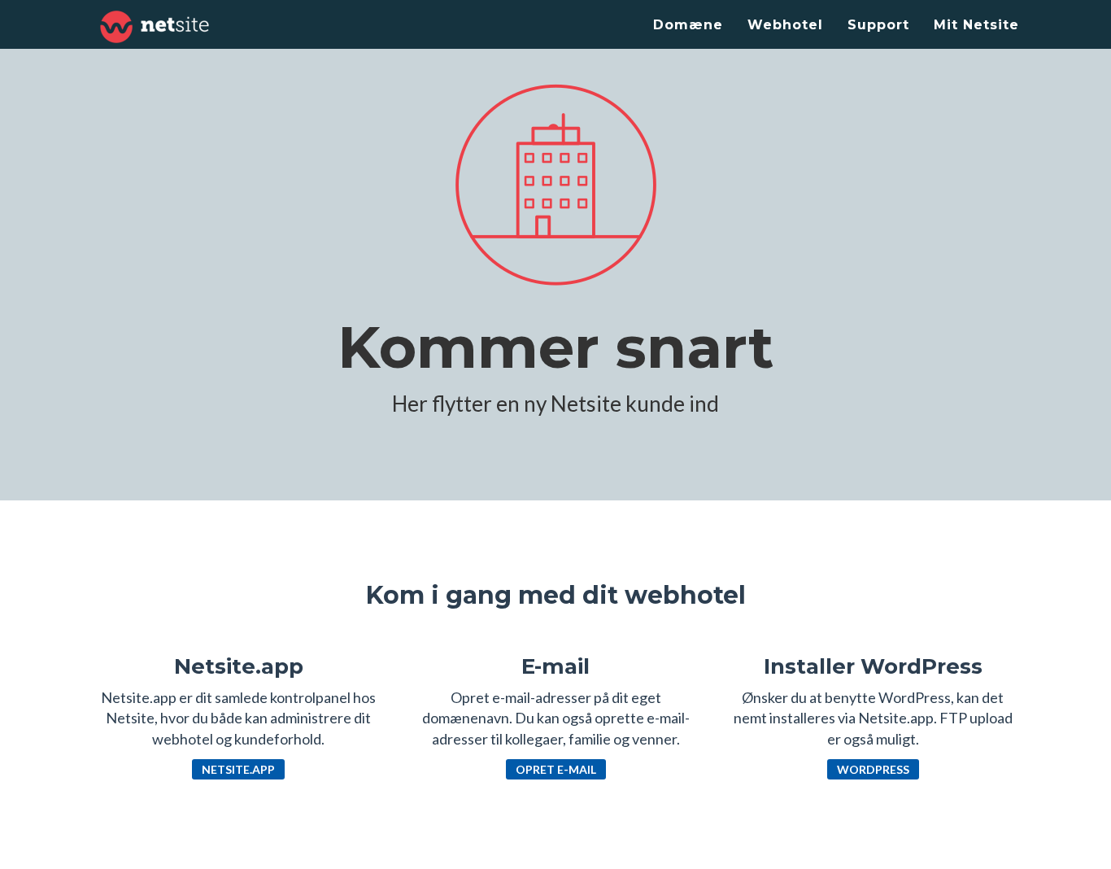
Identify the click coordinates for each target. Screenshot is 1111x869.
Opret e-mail (556, 769)
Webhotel (785, 25)
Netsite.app (238, 769)
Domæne (688, 25)
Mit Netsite (976, 25)
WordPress (873, 769)
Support (878, 25)
